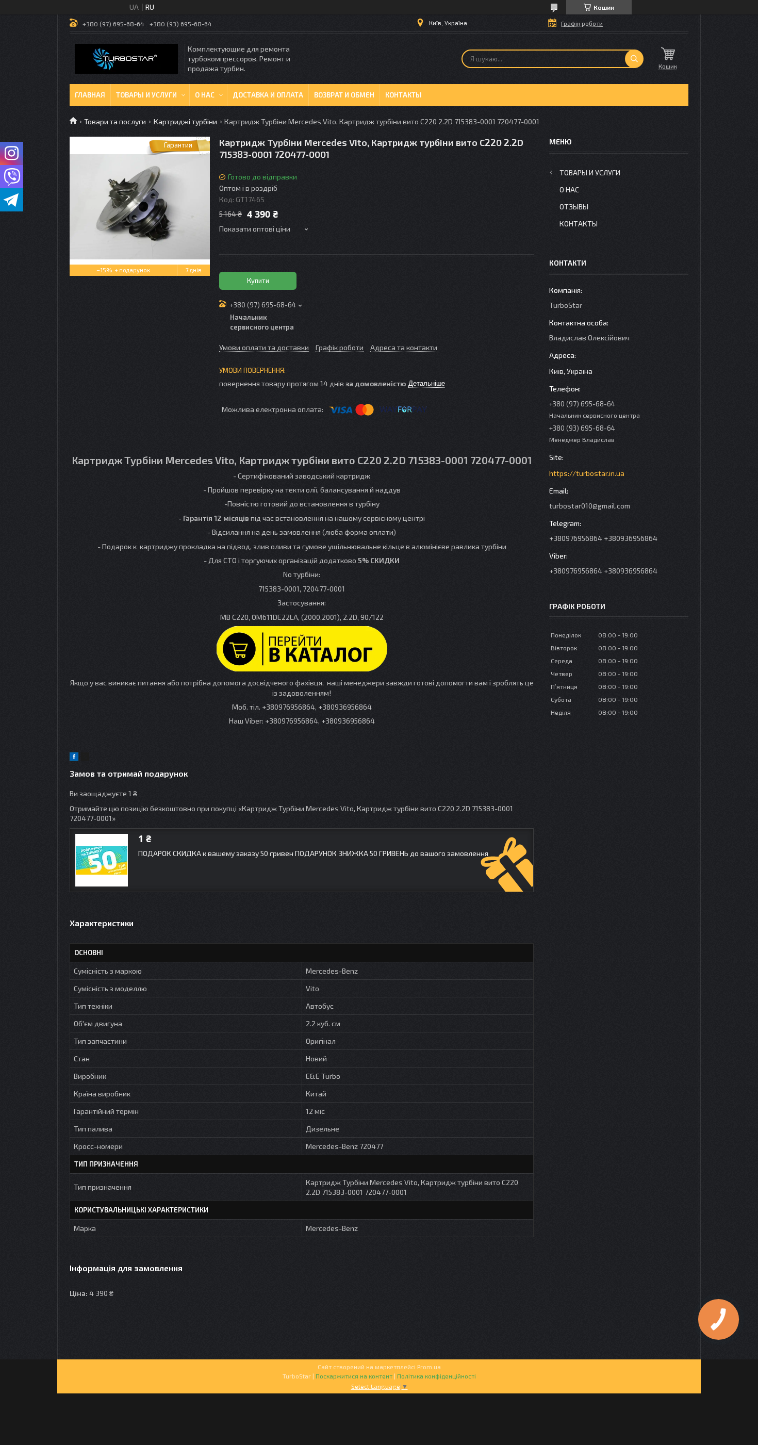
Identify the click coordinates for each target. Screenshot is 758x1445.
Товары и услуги (146, 95)
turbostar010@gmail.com (589, 505)
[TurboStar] (126, 59)
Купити (258, 280)
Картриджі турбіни (185, 121)
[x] (85, 757)
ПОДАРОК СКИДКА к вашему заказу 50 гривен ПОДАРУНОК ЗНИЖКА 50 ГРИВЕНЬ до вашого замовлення (313, 853)
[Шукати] (634, 59)
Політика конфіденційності (436, 1376)
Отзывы (573, 206)
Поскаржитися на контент (354, 1376)
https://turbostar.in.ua (586, 473)
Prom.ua (429, 1366)
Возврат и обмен (344, 95)
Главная (90, 95)
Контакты (403, 95)
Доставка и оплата (268, 95)
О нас (205, 95)
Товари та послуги (115, 121)
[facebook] (74, 757)
